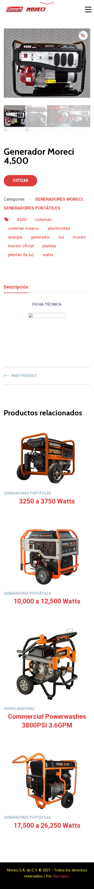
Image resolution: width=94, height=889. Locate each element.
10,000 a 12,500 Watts (47, 601)
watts (48, 254)
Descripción (16, 287)
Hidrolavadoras (19, 709)
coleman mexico (23, 228)
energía (15, 237)
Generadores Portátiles (32, 207)
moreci (79, 237)
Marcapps (61, 876)
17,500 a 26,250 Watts (47, 825)
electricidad (59, 228)
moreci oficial (21, 245)
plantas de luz (21, 254)
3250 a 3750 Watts (47, 501)
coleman (43, 219)
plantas (49, 245)
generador (40, 237)
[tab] (16, 287)
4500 (22, 219)
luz (61, 237)
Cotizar (20, 180)
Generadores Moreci (59, 199)
